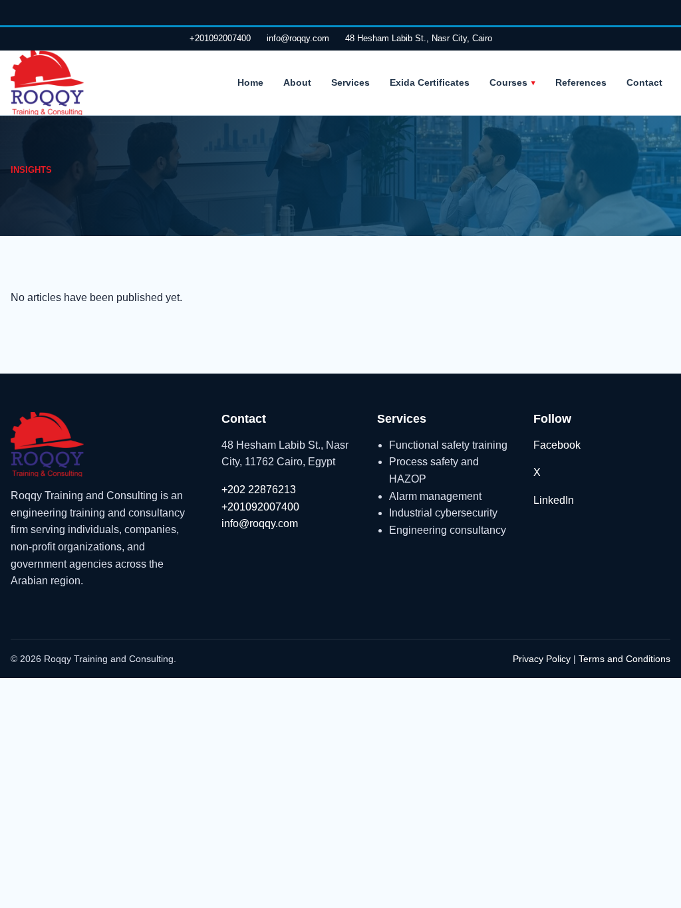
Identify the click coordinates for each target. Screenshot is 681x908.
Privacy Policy (542, 658)
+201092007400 (220, 38)
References (581, 82)
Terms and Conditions (624, 658)
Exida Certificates (430, 82)
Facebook (557, 445)
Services (350, 82)
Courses (508, 82)
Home (250, 82)
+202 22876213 (258, 489)
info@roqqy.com (298, 38)
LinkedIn (553, 500)
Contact (644, 82)
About (297, 82)
